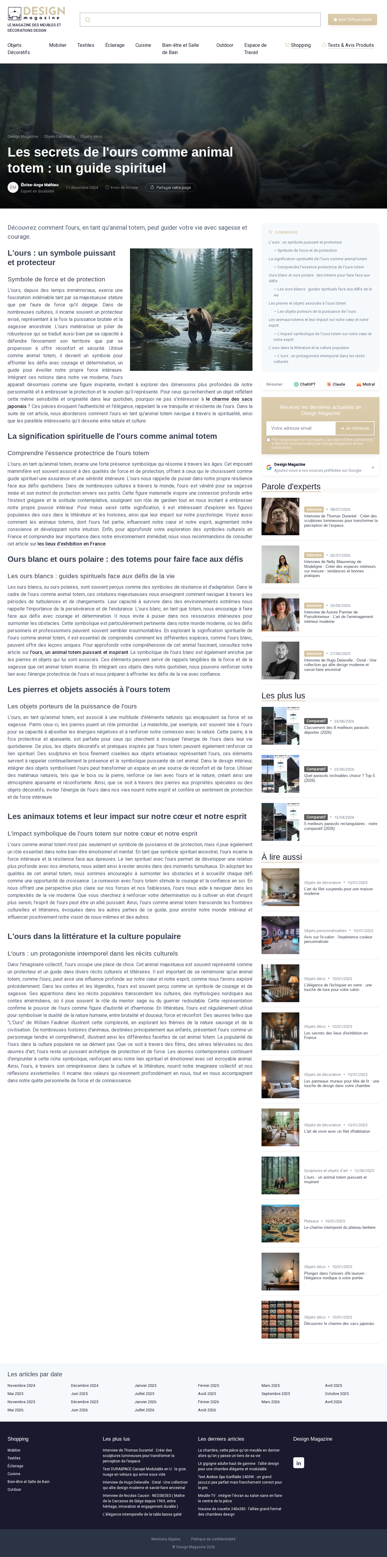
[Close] (303, 763)
